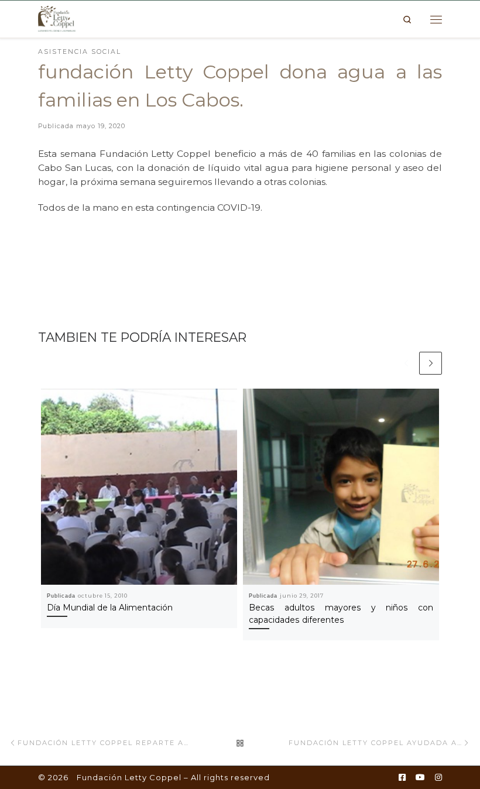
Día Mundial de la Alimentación (110, 607)
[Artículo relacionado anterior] (406, 363)
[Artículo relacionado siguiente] (430, 363)
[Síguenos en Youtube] (420, 777)
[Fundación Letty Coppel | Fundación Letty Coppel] (57, 18)
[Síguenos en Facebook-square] (402, 777)
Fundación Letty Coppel (129, 777)
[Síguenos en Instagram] (438, 777)
